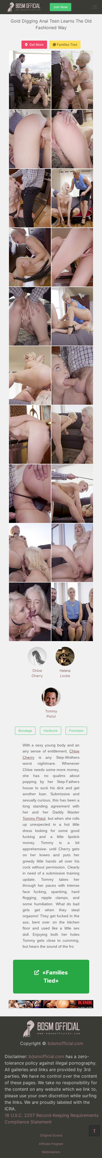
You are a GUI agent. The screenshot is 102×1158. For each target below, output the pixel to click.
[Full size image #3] (72, 139)
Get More (36, 44)
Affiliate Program (51, 1144)
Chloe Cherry (37, 673)
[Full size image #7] (72, 257)
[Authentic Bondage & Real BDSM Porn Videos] (51, 1006)
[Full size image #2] (30, 139)
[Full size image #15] (72, 493)
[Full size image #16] (30, 552)
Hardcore (51, 731)
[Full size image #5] (72, 198)
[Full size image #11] (72, 375)
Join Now (60, 7)
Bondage (25, 731)
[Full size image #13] (72, 434)
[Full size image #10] (30, 375)
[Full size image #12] (30, 434)
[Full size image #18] (30, 612)
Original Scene (51, 1135)
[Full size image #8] (30, 316)
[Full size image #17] (72, 552)
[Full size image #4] (30, 198)
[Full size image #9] (72, 316)
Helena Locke (65, 673)
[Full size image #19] (72, 612)
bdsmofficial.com (65, 1043)
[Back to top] (94, 1130)
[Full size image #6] (30, 257)
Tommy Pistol (51, 713)
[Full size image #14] (30, 493)
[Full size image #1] (72, 80)
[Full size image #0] (30, 80)
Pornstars (76, 731)
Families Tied (67, 44)
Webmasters (51, 1152)
